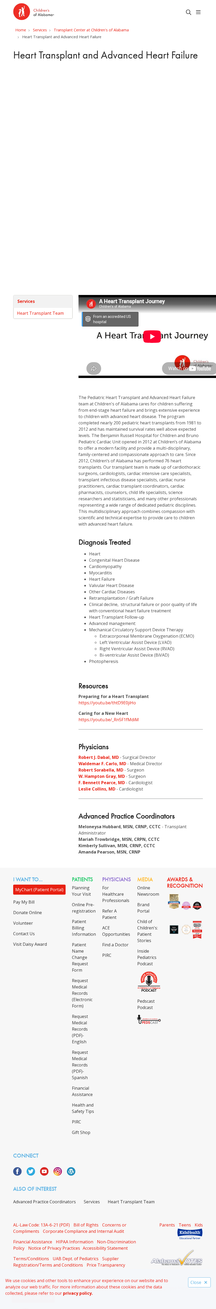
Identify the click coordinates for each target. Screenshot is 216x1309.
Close (195, 1282)
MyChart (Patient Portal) (39, 890)
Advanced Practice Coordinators (44, 1202)
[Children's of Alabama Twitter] (33, 1174)
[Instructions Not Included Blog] (71, 1174)
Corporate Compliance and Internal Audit (83, 1231)
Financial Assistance (32, 1242)
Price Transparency (106, 1265)
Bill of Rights (86, 1225)
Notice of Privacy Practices (54, 1248)
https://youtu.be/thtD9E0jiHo (107, 703)
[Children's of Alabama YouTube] (46, 1174)
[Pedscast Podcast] (149, 1022)
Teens (185, 1225)
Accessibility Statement (105, 1248)
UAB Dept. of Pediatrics (76, 1259)
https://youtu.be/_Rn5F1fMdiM (108, 720)
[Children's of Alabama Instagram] (59, 1174)
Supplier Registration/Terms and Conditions (66, 1262)
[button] (199, 12)
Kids (199, 1225)
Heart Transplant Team (40, 313)
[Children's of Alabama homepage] (33, 12)
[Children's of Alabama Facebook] (19, 1174)
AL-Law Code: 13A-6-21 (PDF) (41, 1225)
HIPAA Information (74, 1242)
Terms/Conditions (31, 1259)
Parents (167, 1225)
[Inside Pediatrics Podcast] (149, 990)
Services (26, 301)
